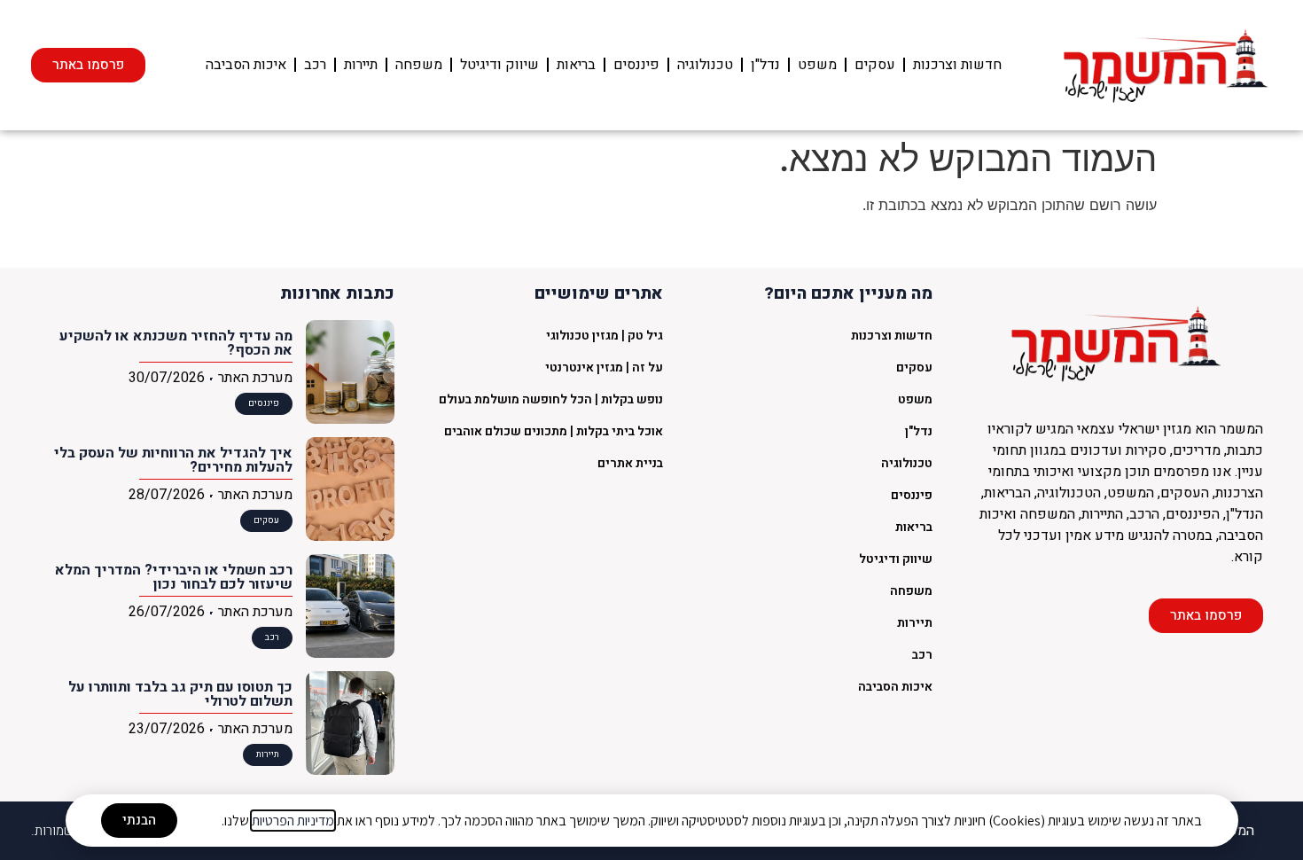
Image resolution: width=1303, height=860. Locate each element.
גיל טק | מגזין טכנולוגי (604, 335)
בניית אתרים (630, 463)
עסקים (874, 64)
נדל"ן (765, 64)
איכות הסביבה (246, 64)
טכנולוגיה (705, 64)
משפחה (418, 64)
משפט (817, 64)
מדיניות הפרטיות (293, 820)
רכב (315, 64)
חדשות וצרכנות (957, 64)
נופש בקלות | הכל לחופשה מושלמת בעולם (551, 399)
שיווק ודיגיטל (499, 64)
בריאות (576, 64)
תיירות (361, 64)
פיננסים (636, 64)
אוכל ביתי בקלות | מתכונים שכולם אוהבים (553, 431)
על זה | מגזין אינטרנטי (604, 367)
